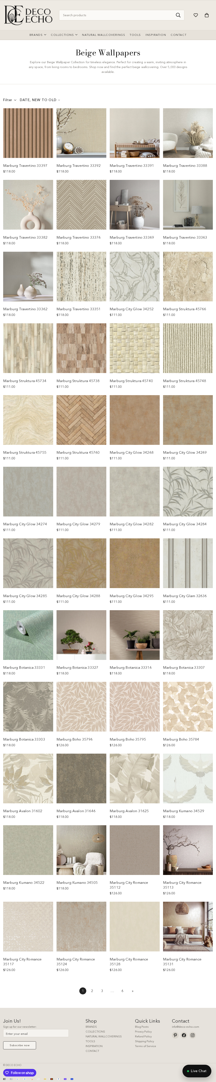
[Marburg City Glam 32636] (188, 563)
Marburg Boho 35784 (181, 739)
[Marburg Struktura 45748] (188, 348)
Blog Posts (142, 1026)
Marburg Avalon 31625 (129, 811)
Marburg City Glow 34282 (132, 524)
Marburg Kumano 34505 (77, 882)
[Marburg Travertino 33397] (28, 133)
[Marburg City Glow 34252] (135, 276)
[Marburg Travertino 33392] (82, 133)
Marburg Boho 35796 (75, 739)
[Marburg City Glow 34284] (188, 491)
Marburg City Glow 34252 (132, 309)
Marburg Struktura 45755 (24, 452)
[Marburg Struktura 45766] (188, 276)
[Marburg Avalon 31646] (82, 778)
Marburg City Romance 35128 (129, 961)
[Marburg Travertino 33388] (188, 133)
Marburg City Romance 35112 (129, 884)
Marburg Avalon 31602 (22, 811)
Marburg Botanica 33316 (131, 667)
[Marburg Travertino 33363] (188, 205)
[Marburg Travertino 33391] (135, 133)
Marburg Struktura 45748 (184, 380)
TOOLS (90, 1041)
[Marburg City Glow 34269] (188, 420)
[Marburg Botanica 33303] (28, 707)
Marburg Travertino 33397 (25, 165)
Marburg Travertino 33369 (132, 237)
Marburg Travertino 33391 (132, 165)
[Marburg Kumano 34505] (82, 850)
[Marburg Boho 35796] (82, 707)
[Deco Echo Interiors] (29, 15)
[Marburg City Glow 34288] (82, 563)
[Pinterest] (175, 1035)
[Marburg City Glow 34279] (82, 491)
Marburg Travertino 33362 (25, 309)
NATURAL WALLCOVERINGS (104, 1036)
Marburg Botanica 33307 (184, 667)
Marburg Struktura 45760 (78, 452)
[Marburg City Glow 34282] (135, 491)
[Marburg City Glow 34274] (28, 491)
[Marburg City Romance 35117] (28, 926)
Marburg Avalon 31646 (76, 811)
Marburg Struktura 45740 (131, 380)
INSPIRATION (94, 1046)
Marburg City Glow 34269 (185, 452)
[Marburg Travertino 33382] (28, 205)
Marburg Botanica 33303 (24, 739)
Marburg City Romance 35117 (22, 961)
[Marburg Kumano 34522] (28, 850)
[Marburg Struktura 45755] (28, 420)
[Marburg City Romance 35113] (188, 850)
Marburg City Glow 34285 (25, 596)
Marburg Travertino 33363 (185, 237)
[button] (207, 15)
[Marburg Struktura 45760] (82, 420)
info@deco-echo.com (185, 1026)
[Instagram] (192, 1035)
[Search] (178, 15)
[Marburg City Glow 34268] (135, 420)
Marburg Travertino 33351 (79, 309)
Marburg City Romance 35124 (76, 961)
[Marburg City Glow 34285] (28, 563)
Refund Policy (143, 1036)
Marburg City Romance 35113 (182, 884)
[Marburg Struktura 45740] (135, 348)
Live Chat (199, 1071)
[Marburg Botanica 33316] (135, 635)
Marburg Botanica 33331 (24, 667)
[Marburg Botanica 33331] (28, 635)
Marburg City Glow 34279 (78, 524)
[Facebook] (184, 1035)
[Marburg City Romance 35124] (82, 926)
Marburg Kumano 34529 (183, 811)
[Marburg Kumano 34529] (188, 778)
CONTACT (92, 1051)
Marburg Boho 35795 (128, 739)
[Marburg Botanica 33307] (188, 635)
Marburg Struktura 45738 (78, 380)
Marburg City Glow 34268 (132, 452)
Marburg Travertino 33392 (79, 165)
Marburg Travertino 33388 (185, 165)
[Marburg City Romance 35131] (188, 926)
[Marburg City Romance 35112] (135, 850)
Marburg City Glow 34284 (185, 524)
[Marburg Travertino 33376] (82, 205)
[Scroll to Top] (208, 1059)
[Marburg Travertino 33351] (82, 276)
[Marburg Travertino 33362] (28, 276)
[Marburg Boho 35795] (135, 707)
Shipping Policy (144, 1041)
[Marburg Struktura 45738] (82, 348)
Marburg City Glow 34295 (132, 596)
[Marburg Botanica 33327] (82, 635)
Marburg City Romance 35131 (182, 961)
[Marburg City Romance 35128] (135, 926)
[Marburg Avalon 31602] (28, 778)
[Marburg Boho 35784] (188, 707)
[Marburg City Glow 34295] (135, 563)
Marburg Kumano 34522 (23, 882)
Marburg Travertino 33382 (25, 237)
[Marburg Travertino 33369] (135, 205)
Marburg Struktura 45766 (184, 309)
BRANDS (91, 1026)
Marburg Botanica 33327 (78, 667)
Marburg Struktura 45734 (24, 380)
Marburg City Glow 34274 (25, 524)
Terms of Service (145, 1046)
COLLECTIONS (95, 1031)
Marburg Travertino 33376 (79, 237)
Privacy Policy (143, 1031)
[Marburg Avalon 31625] (135, 778)
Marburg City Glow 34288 (78, 596)
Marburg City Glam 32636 (185, 596)
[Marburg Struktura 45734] (28, 348)
